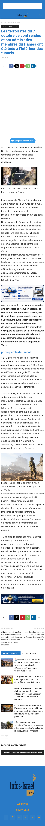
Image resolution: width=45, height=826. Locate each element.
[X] (16, 66)
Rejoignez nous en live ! (23, 141)
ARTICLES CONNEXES (11, 653)
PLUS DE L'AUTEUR (29, 653)
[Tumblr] (25, 817)
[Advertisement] (22, 6)
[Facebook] (11, 66)
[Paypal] (19, 817)
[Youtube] (39, 817)
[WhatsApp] (27, 66)
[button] (6, 16)
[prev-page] (2, 736)
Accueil (3, 22)
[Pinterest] (22, 66)
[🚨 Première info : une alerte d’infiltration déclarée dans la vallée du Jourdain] (7, 662)
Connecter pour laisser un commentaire (22, 752)
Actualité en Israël (14, 22)
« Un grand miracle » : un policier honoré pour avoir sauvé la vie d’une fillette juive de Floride (28, 679)
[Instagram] (12, 817)
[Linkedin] (33, 66)
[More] (38, 66)
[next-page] (6, 736)
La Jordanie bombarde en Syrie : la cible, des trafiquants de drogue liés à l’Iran (34, 636)
